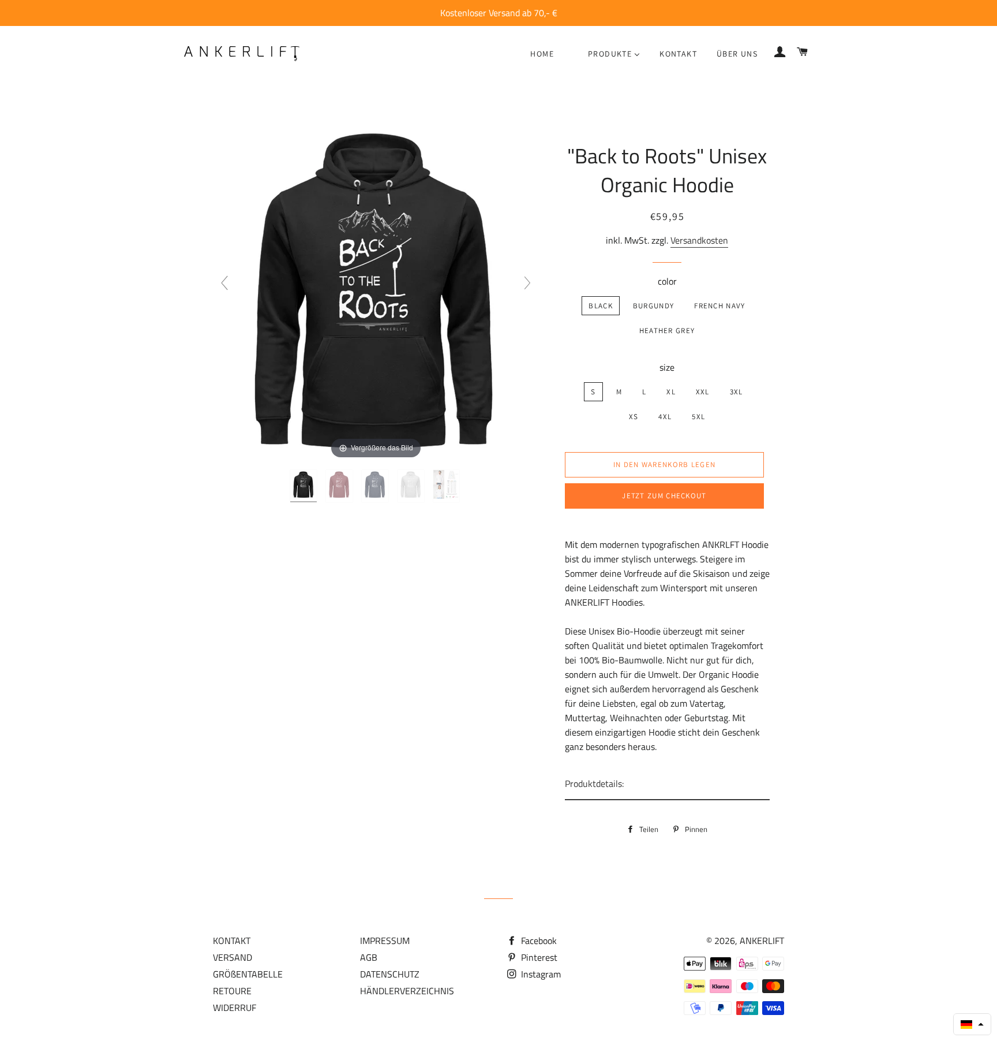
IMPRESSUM (385, 940)
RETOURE (232, 991)
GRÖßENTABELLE (248, 974)
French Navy (719, 306)
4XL (665, 416)
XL (671, 392)
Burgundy (653, 306)
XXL (703, 392)
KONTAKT (231, 940)
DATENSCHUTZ (389, 974)
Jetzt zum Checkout (664, 496)
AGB (368, 957)
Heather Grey (667, 330)
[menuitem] (542, 54)
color (667, 281)
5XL (698, 416)
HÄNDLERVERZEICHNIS (407, 991)
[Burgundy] (340, 486)
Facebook (538, 940)
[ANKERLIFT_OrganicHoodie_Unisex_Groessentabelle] (447, 486)
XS (634, 416)
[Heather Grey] (412, 486)
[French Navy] (376, 486)
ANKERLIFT (762, 940)
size (666, 367)
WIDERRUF (234, 1007)
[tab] (667, 784)
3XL (736, 392)
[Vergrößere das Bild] (375, 287)
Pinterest (538, 957)
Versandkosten (699, 240)
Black (601, 306)
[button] (972, 1024)
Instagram (540, 974)
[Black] (304, 486)
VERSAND (232, 957)
